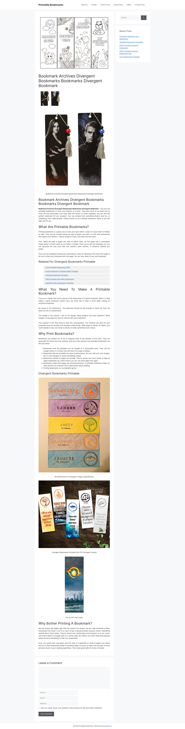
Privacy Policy (140, 5)
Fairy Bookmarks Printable (129, 57)
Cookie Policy (118, 5)
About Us (84, 5)
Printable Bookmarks (51, 4)
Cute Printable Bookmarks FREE (57, 267)
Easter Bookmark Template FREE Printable (61, 271)
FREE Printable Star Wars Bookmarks (59, 279)
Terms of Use (105, 5)
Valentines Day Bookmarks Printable (59, 283)
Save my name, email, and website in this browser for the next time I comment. (71, 708)
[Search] (143, 17)
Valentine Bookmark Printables (131, 42)
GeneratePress (106, 726)
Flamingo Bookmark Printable (56, 275)
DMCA (129, 5)
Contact (94, 5)
